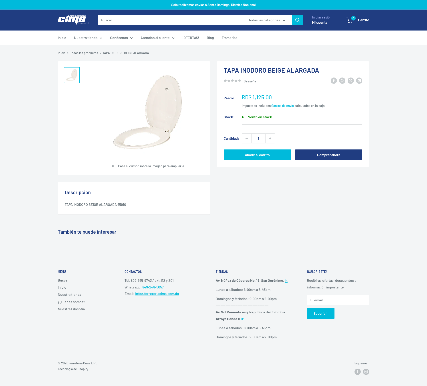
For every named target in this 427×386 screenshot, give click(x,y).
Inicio (62, 37)
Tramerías (229, 37)
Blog (210, 37)
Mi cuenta (320, 22)
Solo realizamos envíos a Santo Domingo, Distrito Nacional (213, 5)
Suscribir (321, 313)
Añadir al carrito (257, 155)
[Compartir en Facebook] (334, 80)
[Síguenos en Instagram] (366, 372)
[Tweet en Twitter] (351, 80)
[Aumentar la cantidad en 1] (270, 138)
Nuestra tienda (85, 37)
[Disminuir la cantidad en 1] (246, 138)
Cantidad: (231, 138)
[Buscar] (297, 20)
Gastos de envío (282, 105)
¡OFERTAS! (190, 37)
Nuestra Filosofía (71, 309)
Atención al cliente (155, 37)
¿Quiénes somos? (71, 302)
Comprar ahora (328, 155)
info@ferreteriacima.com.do (157, 293)
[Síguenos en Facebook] (357, 372)
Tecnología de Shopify (73, 369)
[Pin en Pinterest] (342, 80)
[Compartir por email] (359, 80)
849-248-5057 (153, 287)
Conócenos (119, 37)
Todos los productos (84, 53)
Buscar (63, 280)
